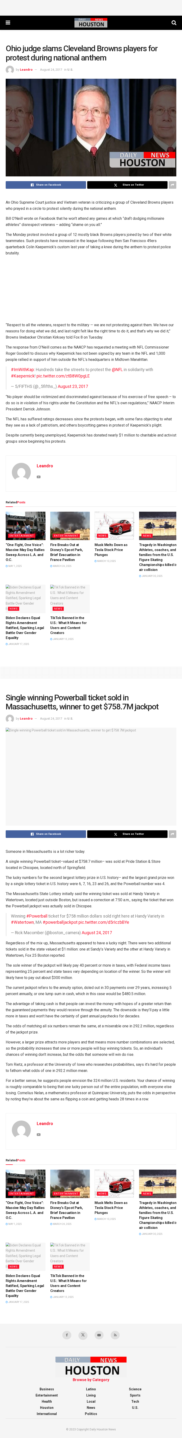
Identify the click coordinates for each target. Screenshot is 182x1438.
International (47, 1414)
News (102, 535)
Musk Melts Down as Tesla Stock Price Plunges (111, 550)
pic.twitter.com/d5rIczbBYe (103, 922)
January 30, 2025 (152, 576)
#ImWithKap (22, 369)
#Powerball (36, 916)
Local (91, 1401)
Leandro (26, 69)
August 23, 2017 (73, 386)
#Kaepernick (23, 376)
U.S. (70, 69)
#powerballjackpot (60, 922)
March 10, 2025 (106, 561)
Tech (135, 1401)
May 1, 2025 (15, 566)
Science (135, 1389)
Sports (135, 1395)
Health (47, 1401)
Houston (47, 1408)
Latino (91, 1389)
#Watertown (22, 922)
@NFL (117, 369)
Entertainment (21, 535)
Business (47, 1389)
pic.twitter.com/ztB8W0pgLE (63, 376)
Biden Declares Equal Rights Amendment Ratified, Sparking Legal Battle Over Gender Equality (25, 628)
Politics (91, 1414)
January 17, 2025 (18, 644)
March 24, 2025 (62, 566)
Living (91, 1395)
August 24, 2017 (51, 69)
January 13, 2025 (63, 639)
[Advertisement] (91, 7)
